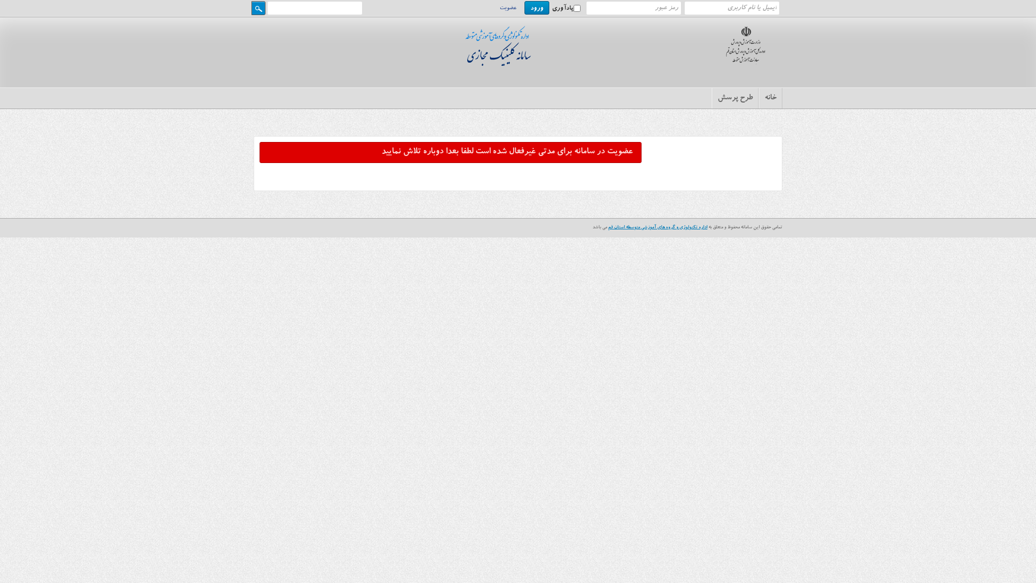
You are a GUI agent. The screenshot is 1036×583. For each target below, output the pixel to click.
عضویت (508, 8)
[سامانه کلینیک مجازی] (500, 63)
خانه (770, 98)
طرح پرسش (735, 98)
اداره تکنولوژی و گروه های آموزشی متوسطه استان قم (657, 228)
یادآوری (563, 8)
